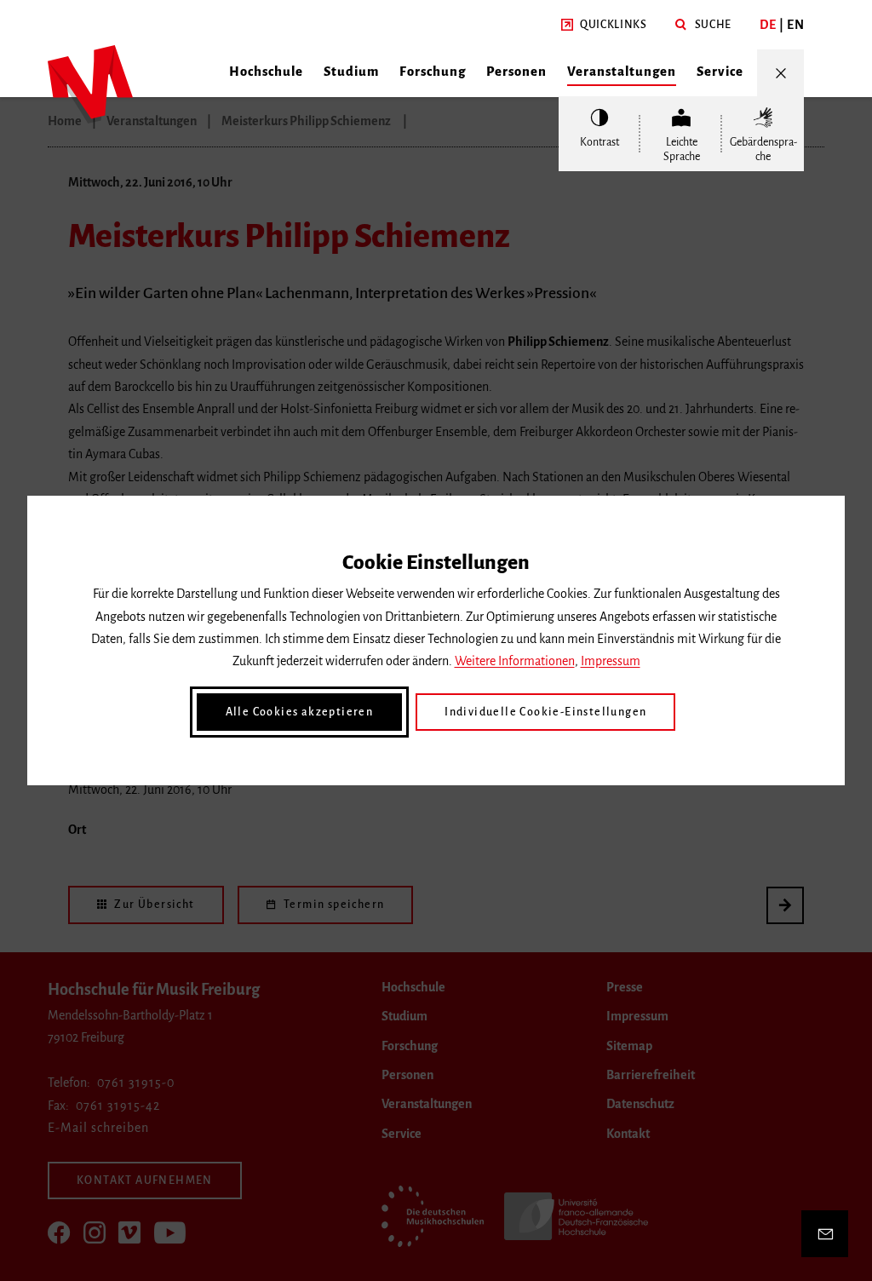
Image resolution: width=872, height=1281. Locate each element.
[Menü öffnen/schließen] (780, 72)
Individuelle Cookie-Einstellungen (545, 712)
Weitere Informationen (515, 661)
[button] (604, 25)
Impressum (610, 661)
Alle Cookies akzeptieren (300, 712)
